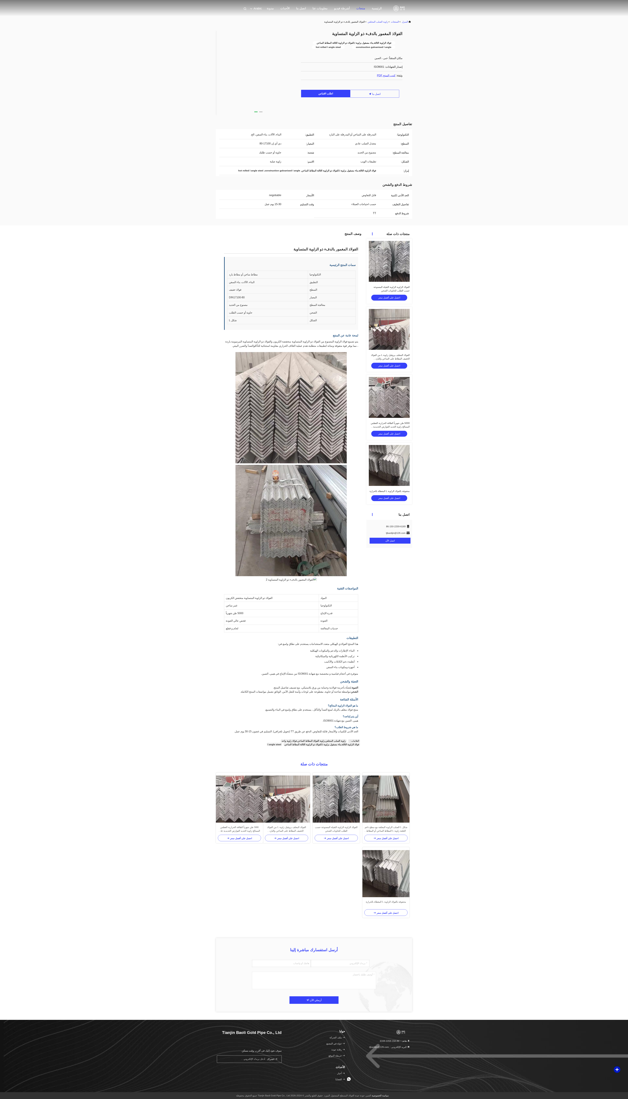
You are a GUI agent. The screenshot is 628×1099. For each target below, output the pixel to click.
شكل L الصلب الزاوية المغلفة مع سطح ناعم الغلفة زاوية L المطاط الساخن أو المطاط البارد (386, 829)
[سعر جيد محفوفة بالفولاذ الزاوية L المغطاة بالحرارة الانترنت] (389, 465)
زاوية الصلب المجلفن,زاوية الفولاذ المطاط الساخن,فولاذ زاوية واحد (314, 741)
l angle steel (274, 744)
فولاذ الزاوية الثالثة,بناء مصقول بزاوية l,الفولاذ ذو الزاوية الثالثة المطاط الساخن (321, 744)
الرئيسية (377, 8)
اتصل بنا (301, 8)
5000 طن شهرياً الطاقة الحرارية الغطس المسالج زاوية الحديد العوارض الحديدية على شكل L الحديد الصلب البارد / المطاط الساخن (239, 829)
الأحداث (285, 8)
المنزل (405, 21)
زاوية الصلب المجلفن (378, 21)
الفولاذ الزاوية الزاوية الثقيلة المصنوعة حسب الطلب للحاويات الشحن (336, 829)
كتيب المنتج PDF (386, 75)
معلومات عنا (320, 8)
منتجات (360, 8)
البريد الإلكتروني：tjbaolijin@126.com (388, 1047)
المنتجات (395, 21)
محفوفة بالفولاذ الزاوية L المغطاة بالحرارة (390, 491)
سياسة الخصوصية (380, 1095)
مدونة (270, 8)
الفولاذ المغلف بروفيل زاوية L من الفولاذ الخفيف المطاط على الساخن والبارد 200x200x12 (390, 359)
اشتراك (271, 1059)
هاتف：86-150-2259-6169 (393, 1041)
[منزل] (399, 8)
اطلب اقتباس (325, 93)
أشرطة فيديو (342, 8)
